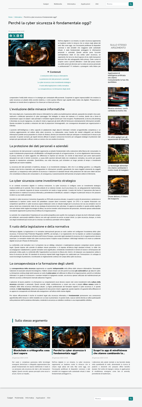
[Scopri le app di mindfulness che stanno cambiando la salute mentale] (111, 337)
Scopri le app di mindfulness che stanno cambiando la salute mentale (110, 353)
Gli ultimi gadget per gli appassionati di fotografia (118, 138)
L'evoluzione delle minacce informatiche (54, 76)
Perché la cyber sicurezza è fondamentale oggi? (69, 352)
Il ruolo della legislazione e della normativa (54, 85)
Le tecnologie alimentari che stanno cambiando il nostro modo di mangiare (118, 167)
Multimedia (58, 4)
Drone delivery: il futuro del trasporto (118, 197)
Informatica (71, 4)
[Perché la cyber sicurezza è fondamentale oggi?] (71, 337)
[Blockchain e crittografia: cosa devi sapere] (31, 337)
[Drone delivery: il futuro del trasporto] (118, 185)
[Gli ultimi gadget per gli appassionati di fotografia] (118, 125)
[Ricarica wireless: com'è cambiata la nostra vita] (118, 96)
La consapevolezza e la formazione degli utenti (54, 89)
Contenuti (55, 72)
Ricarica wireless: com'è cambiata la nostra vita (118, 109)
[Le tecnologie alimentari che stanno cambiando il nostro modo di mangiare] (118, 154)
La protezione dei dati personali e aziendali (54, 79)
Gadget (46, 4)
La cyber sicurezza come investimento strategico (54, 82)
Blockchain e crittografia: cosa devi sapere (32, 352)
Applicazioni (85, 4)
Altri (96, 4)
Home (10, 17)
